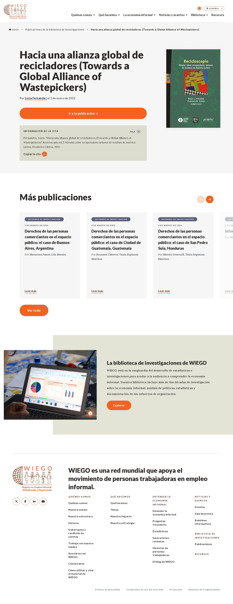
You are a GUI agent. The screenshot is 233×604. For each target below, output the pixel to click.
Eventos (200, 506)
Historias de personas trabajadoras (161, 551)
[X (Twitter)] (16, 501)
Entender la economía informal (162, 500)
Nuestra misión (77, 509)
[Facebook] (25, 501)
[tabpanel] (50, 385)
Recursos (217, 15)
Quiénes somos (81, 15)
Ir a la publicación (57, 113)
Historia (73, 522)
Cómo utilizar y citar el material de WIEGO (81, 574)
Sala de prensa (204, 513)
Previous (201, 199)
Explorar (119, 405)
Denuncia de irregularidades (204, 589)
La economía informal (138, 15)
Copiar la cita (32, 154)
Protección (176, 589)
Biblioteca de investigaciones (207, 536)
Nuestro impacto (121, 516)
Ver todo (34, 310)
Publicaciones (203, 544)
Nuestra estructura (80, 516)
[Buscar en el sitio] (199, 8)
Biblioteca (198, 15)
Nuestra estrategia (122, 522)
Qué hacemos (108, 15)
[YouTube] (43, 501)
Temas (114, 509)
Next (210, 199)
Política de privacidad (107, 589)
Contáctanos (76, 563)
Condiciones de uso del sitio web (144, 589)
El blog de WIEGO (164, 561)
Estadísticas (160, 531)
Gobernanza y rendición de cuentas (77, 533)
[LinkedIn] (34, 501)
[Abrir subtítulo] (90, 413)
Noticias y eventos (172, 15)
